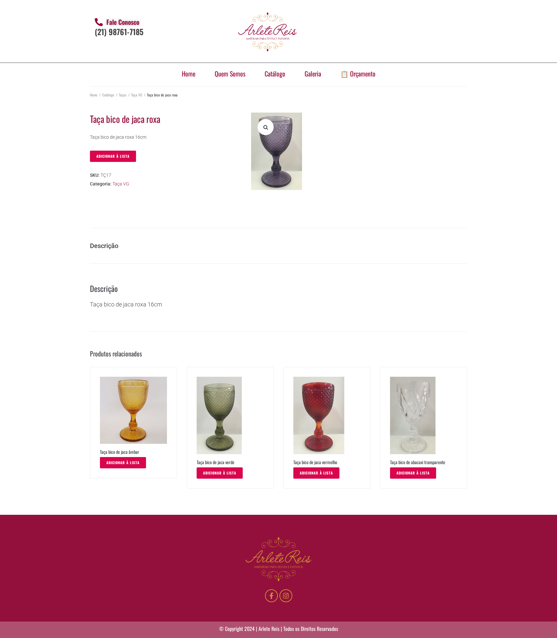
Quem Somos (230, 73)
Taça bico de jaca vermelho (315, 462)
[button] (266, 127)
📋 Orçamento (358, 73)
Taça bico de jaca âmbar (119, 451)
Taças (122, 94)
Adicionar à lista (113, 156)
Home (188, 73)
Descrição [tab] (104, 246)
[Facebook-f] (271, 595)
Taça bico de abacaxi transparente (417, 462)
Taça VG (136, 94)
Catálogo (275, 73)
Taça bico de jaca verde (215, 462)
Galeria (313, 73)
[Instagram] (285, 595)
